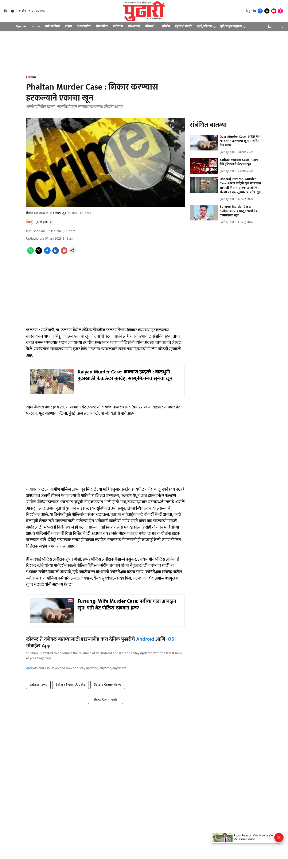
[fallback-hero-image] (204, 142)
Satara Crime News (107, 684)
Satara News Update (70, 684)
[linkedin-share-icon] (55, 253)
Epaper (21, 26)
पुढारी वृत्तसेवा (43, 222)
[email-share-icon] (64, 253)
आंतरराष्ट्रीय (84, 26)
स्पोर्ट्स (166, 26)
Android (145, 639)
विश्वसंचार (134, 26)
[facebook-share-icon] (47, 253)
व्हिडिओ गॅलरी (183, 26)
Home (35, 26)
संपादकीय (102, 26)
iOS (170, 639)
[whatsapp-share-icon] (30, 253)
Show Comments (105, 699)
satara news (38, 684)
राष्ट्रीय (68, 26)
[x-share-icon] (38, 253)
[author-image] (29, 222)
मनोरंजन (118, 26)
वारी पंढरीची (52, 26)
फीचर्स (149, 26)
